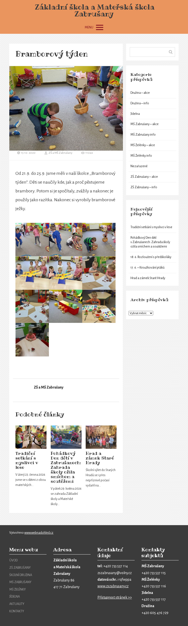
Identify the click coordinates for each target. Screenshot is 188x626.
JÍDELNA (14, 596)
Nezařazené (139, 166)
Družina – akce (140, 92)
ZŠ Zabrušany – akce (144, 176)
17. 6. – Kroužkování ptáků (147, 267)
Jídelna (135, 114)
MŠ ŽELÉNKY (17, 589)
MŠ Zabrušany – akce (144, 124)
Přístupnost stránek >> (114, 597)
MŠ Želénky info (141, 155)
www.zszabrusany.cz (113, 586)
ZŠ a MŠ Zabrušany (60, 152)
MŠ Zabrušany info (143, 134)
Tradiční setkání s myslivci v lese (26, 460)
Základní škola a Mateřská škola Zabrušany (94, 10)
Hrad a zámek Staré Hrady (100, 458)
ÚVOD (13, 560)
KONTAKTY (16, 611)
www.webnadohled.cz (38, 532)
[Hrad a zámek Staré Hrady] (101, 437)
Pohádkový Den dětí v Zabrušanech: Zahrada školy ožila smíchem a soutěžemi (66, 467)
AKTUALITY (16, 604)
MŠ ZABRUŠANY (20, 582)
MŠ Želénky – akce (142, 145)
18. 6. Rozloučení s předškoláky (150, 257)
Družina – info (139, 103)
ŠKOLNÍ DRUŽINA (20, 575)
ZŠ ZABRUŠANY (20, 567)
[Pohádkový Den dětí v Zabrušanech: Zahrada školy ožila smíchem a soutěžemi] (66, 437)
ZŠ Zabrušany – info (143, 187)
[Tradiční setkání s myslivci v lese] (30, 437)
